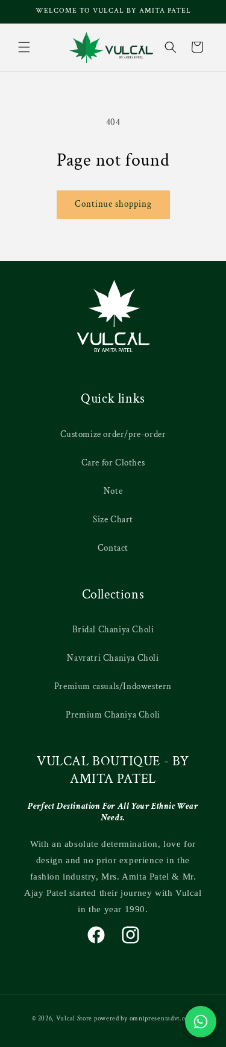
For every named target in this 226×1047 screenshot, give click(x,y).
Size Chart (113, 519)
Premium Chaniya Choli (113, 715)
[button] (24, 47)
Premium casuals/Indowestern (113, 686)
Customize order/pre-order (113, 434)
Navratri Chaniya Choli (113, 658)
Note (113, 491)
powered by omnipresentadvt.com (144, 1018)
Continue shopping (113, 204)
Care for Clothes (113, 462)
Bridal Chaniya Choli (113, 629)
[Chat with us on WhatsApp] (200, 1021)
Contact (113, 548)
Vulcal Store (74, 1018)
